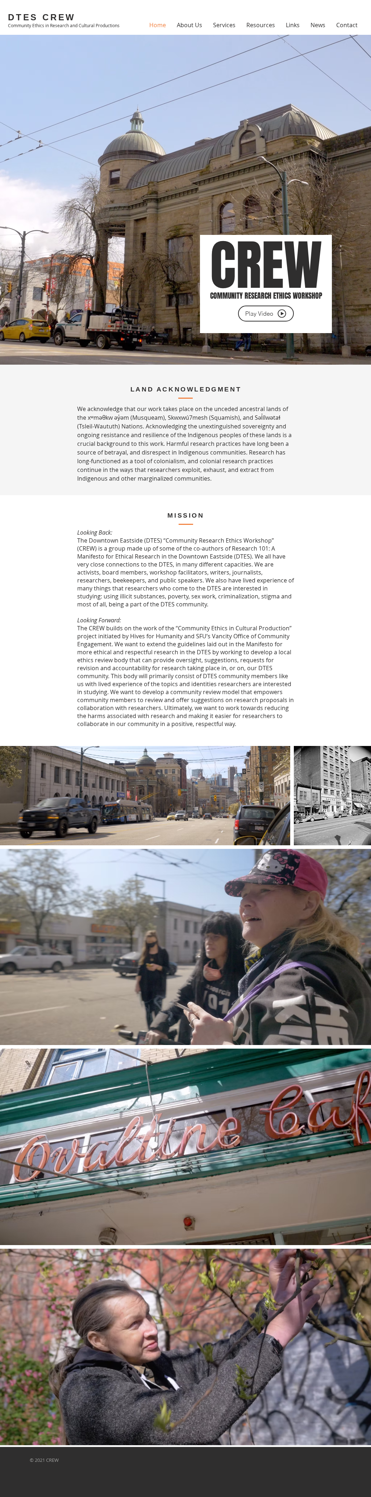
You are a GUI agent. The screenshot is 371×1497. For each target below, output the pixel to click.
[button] (266, 314)
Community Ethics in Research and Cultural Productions (64, 25)
